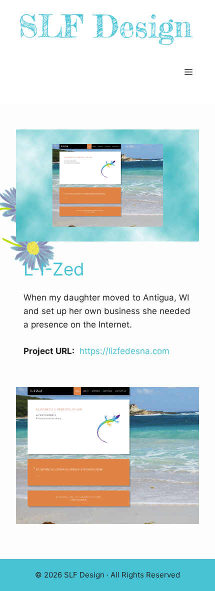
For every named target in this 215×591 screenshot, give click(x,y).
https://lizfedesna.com (125, 351)
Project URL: (49, 351)
